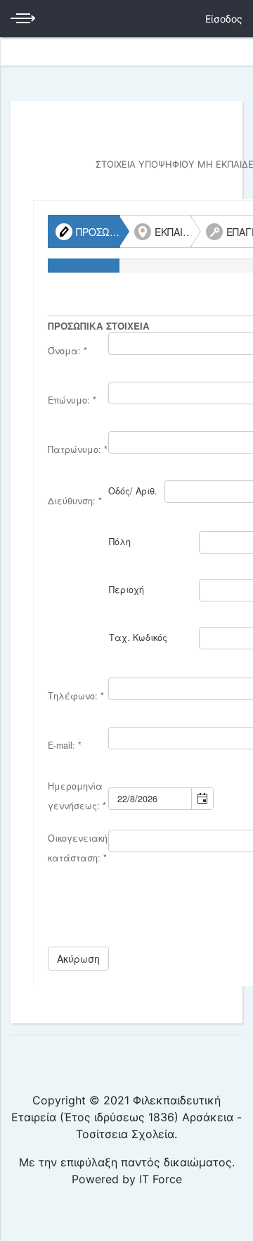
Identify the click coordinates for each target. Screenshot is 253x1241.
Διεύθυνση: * (75, 500)
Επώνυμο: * (72, 400)
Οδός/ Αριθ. (132, 491)
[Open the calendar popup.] (202, 798)
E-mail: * (65, 745)
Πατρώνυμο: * (78, 449)
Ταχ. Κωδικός (138, 637)
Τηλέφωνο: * (76, 696)
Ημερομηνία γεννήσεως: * (77, 796)
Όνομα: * (67, 350)
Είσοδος (223, 19)
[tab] (83, 231)
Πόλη (120, 541)
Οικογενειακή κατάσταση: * (78, 848)
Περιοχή (126, 589)
